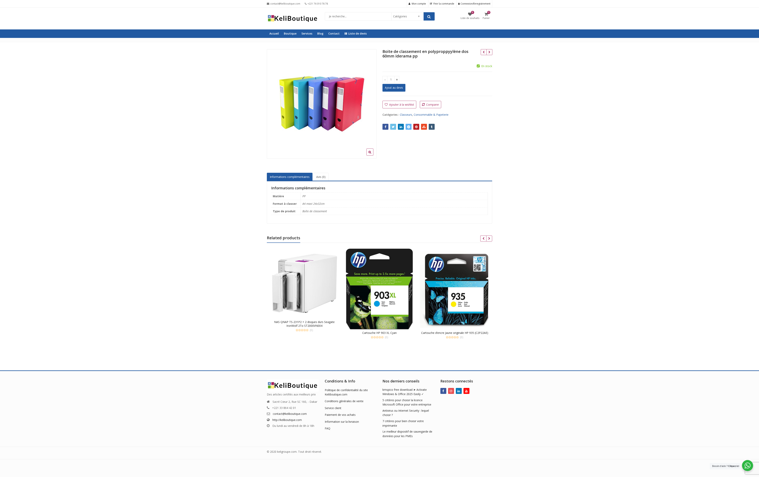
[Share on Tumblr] (432, 127)
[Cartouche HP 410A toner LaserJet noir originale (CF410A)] (489, 52)
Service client (333, 408)
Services (306, 33)
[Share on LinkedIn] (401, 127)
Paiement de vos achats (340, 415)
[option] (321, 104)
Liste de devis (357, 33)
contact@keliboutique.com (290, 414)
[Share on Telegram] (409, 127)
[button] (373, 155)
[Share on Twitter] (393, 127)
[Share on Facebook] (385, 127)
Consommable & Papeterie (431, 114)
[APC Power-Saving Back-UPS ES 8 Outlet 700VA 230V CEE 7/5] (483, 52)
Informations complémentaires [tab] (290, 177)
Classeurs (406, 114)
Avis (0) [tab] (321, 177)
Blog (320, 33)
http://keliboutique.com (287, 420)
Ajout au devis (394, 87)
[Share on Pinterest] (416, 127)
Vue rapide (306, 322)
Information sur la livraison (342, 421)
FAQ (327, 428)
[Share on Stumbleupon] (424, 127)
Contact (334, 33)
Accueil (274, 33)
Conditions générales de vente (344, 401)
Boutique (290, 33)
